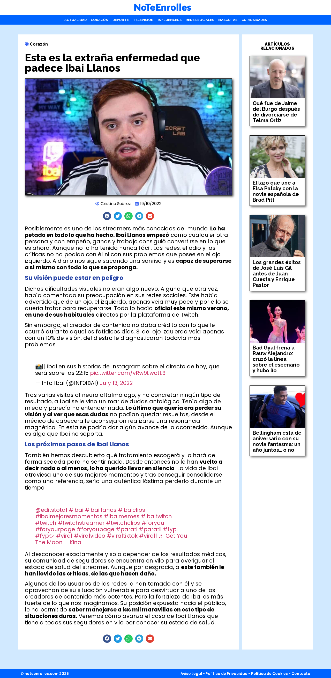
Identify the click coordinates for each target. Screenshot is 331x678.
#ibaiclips (131, 510)
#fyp (170, 529)
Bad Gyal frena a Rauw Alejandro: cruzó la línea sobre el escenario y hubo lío (276, 359)
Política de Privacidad (226, 673)
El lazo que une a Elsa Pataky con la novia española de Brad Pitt (276, 191)
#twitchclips (123, 523)
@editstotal (51, 510)
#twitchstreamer (81, 523)
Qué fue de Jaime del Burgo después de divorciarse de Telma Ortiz (276, 111)
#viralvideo (89, 536)
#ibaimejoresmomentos (68, 516)
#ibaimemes (121, 516)
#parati (126, 529)
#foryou (152, 523)
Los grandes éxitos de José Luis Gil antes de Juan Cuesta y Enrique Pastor (277, 273)
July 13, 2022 (116, 383)
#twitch (45, 523)
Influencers (170, 20)
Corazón (99, 20)
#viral (64, 536)
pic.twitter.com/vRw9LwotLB (128, 373)
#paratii (150, 529)
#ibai (76, 510)
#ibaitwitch (156, 516)
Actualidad (75, 20)
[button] (107, 216)
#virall (148, 536)
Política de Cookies (269, 673)
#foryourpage (55, 529)
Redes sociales (200, 20)
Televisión (143, 20)
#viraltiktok (122, 536)
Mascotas (227, 20)
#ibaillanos (100, 510)
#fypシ (45, 536)
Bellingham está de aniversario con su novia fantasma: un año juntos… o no (277, 441)
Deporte (120, 20)
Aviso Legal (191, 673)
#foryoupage (95, 529)
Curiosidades (254, 20)
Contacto (300, 673)
